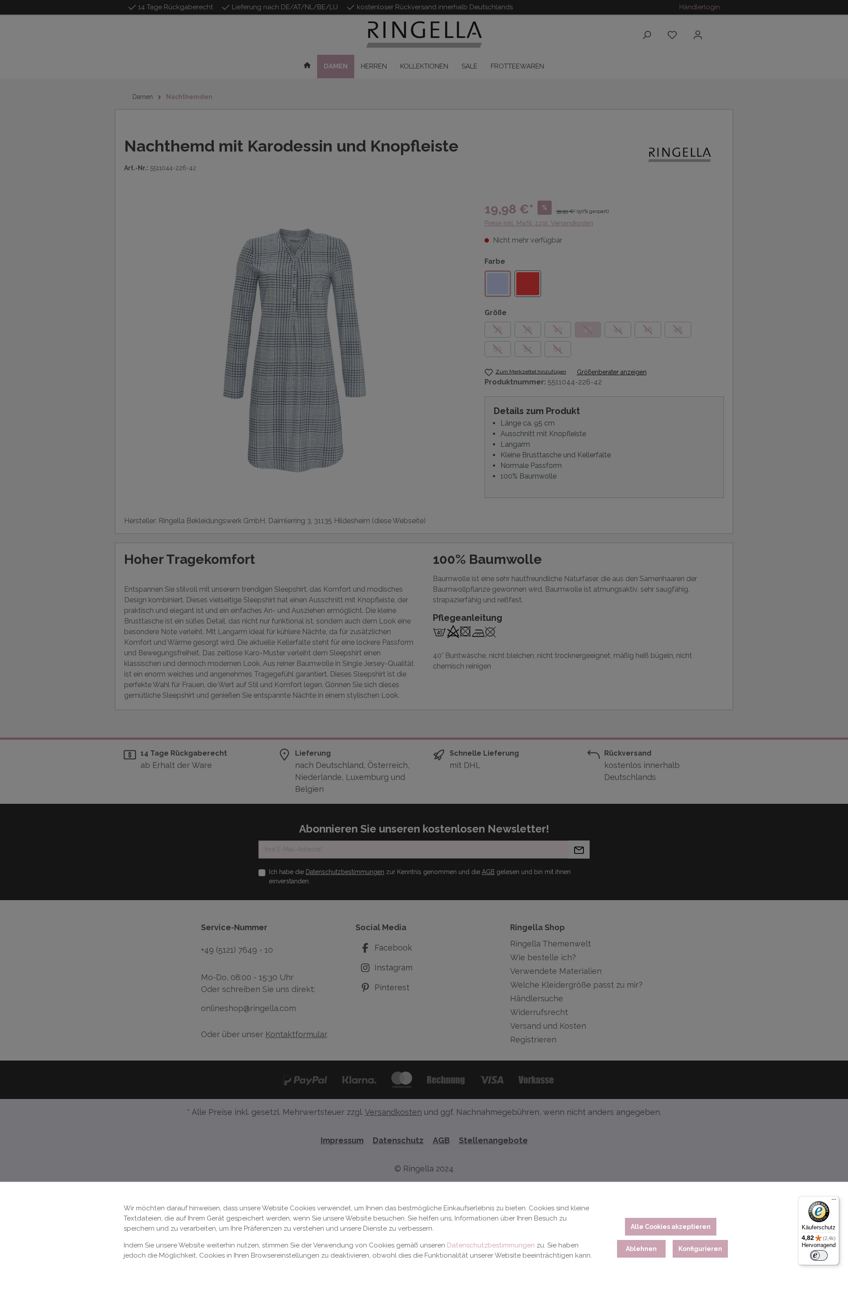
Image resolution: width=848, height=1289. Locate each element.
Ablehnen (641, 1248)
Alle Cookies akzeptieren (671, 1226)
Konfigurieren (700, 1248)
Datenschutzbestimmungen (491, 1245)
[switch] (819, 1255)
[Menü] (834, 1201)
